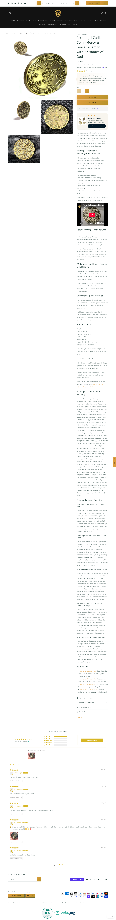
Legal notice (82, 902)
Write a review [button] (92, 740)
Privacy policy (43, 902)
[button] (10, 13)
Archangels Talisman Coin (88, 689)
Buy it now (92, 102)
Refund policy (35, 902)
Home (5, 33)
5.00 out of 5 (29, 739)
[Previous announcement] (39, 3)
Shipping (79, 64)
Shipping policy (62, 902)
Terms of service (53, 902)
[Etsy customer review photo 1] (14, 836)
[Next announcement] (77, 3)
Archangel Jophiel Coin (88, 671)
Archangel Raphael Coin (88, 684)
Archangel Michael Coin (88, 679)
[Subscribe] (39, 879)
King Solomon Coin (16, 902)
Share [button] (80, 717)
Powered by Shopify (25, 902)
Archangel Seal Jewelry (15, 33)
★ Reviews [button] (114, 461)
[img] (14, 770)
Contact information (72, 902)
